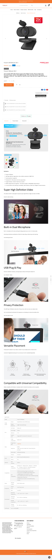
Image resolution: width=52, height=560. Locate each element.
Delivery (28, 523)
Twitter (45, 89)
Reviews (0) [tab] (24, 121)
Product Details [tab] (15, 121)
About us (28, 527)
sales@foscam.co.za (19, 525)
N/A (16, 528)
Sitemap (28, 532)
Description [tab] (6, 121)
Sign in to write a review (42, 97)
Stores (28, 533)
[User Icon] (45, 5)
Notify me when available (40, 95)
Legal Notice (29, 524)
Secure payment (29, 529)
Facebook (42, 89)
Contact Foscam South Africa (31, 530)
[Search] (32, 5)
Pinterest (47, 89)
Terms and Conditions (30, 526)
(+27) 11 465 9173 (19, 527)
